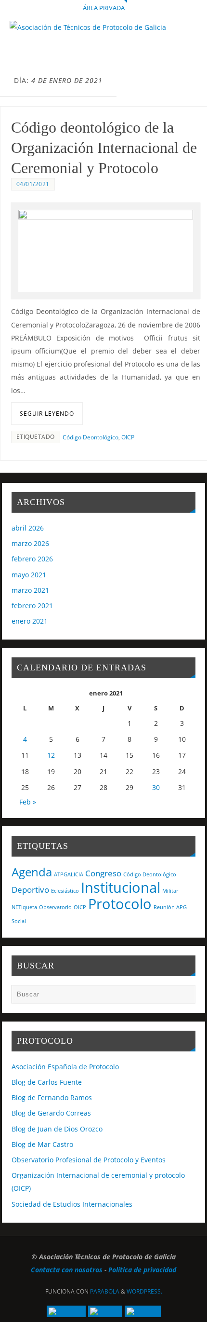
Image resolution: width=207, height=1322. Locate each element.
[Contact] (143, 1311)
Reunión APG (170, 907)
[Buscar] (183, 996)
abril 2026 (28, 527)
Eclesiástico (65, 890)
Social (19, 921)
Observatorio (55, 907)
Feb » (27, 801)
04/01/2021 (33, 184)
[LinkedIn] (66, 1311)
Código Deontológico (90, 437)
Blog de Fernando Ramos (52, 1097)
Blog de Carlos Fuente (47, 1082)
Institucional (120, 887)
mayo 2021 (29, 574)
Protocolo (120, 903)
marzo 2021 (30, 590)
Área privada (104, 7)
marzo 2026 (30, 543)
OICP (127, 437)
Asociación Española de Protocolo (65, 1066)
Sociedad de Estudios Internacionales (72, 1204)
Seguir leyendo (47, 413)
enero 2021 (30, 621)
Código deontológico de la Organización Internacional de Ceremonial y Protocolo (104, 148)
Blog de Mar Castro (42, 1144)
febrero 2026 (32, 558)
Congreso (103, 873)
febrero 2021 (32, 605)
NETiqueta (24, 907)
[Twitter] (105, 1311)
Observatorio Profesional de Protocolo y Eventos (89, 1159)
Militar (170, 890)
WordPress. (144, 1291)
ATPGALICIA (68, 874)
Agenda (32, 872)
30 (156, 787)
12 (51, 755)
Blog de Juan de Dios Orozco (57, 1128)
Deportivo (30, 889)
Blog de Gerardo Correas (51, 1113)
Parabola (104, 1291)
